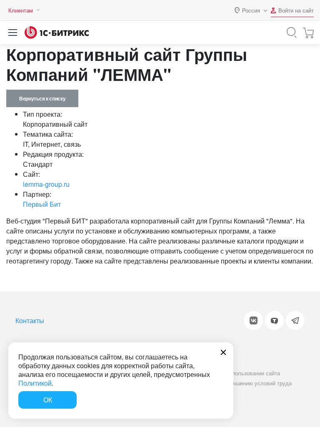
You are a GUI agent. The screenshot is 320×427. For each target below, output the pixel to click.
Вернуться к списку (42, 98)
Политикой (35, 383)
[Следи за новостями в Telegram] (295, 320)
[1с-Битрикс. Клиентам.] (57, 32)
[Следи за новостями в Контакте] (253, 320)
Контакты (29, 320)
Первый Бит (42, 204)
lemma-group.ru (46, 184)
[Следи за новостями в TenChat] (274, 320)
